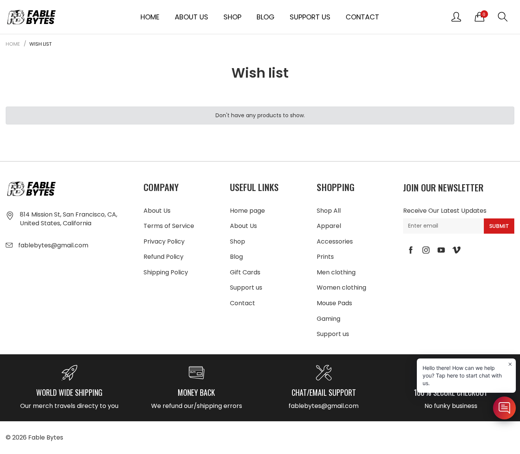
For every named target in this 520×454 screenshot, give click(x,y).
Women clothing (341, 287)
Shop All (329, 210)
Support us (310, 17)
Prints (325, 256)
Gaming (328, 318)
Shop (232, 17)
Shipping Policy (166, 272)
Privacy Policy (164, 241)
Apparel (329, 225)
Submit (499, 226)
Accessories (335, 241)
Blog (265, 17)
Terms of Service (169, 225)
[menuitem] (150, 16)
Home (150, 17)
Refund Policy (163, 256)
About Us (191, 17)
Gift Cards (245, 272)
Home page (247, 210)
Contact (362, 17)
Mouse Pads (334, 303)
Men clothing (336, 272)
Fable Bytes (45, 437)
